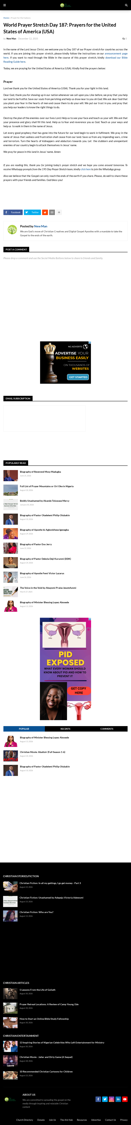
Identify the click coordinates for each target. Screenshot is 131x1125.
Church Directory (24, 1120)
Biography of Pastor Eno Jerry (36, 544)
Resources (82, 1120)
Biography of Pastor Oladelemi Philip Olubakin (45, 515)
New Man (40, 226)
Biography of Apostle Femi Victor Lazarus (42, 573)
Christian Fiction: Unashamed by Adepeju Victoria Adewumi (51, 897)
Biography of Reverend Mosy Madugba (40, 471)
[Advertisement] (65, 446)
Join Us (52, 1120)
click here (86, 169)
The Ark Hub (66, 1120)
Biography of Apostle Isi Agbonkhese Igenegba (44, 529)
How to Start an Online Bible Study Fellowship (44, 1018)
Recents (65, 728)
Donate (41, 1120)
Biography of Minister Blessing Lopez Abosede (44, 602)
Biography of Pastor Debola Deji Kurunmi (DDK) (45, 558)
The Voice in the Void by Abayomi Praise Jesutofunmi (48, 587)
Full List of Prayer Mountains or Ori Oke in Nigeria (47, 486)
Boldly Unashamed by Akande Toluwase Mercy (44, 500)
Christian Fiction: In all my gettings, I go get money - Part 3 (50, 883)
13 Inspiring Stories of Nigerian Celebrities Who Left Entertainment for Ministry (62, 1042)
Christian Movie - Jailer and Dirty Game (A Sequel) (46, 1057)
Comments (106, 728)
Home (6, 18)
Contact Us (110, 1120)
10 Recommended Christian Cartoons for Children (46, 1071)
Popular (24, 728)
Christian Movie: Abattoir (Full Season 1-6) (42, 752)
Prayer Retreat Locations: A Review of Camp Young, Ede (49, 1004)
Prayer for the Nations (21, 18)
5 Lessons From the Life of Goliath (37, 989)
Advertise (96, 1120)
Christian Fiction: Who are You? (36, 912)
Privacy (124, 1120)
